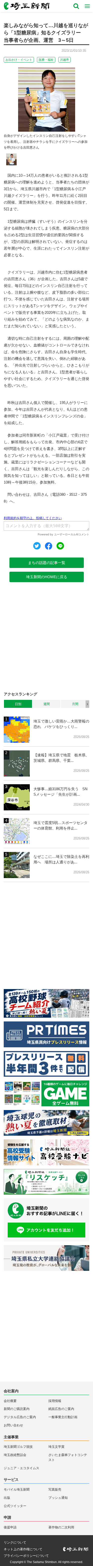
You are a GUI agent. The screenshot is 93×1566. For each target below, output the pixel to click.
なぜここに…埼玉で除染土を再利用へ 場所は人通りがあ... (61, 859)
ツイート (37, 546)
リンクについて (15, 1542)
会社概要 (10, 1401)
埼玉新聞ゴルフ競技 (18, 1447)
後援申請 (10, 1527)
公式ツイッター (15, 1506)
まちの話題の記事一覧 (46, 562)
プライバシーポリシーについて (26, 1555)
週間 (46, 704)
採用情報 (54, 1401)
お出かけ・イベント (18, 59)
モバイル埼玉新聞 (17, 1489)
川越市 (64, 59)
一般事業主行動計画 (62, 1417)
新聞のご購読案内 (17, 1409)
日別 (18, 704)
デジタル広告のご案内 (20, 1417)
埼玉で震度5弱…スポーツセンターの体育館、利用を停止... (60, 826)
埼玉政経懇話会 (15, 1455)
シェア (49, 546)
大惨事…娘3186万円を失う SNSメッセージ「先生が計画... (60, 792)
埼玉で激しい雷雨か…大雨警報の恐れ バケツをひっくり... (61, 724)
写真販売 (54, 1489)
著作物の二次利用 (61, 1527)
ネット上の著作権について (23, 1549)
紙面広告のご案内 (61, 1409)
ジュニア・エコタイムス (21, 1468)
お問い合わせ (13, 1425)
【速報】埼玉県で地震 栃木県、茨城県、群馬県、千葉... (61, 758)
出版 (7, 1498)
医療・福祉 (46, 59)
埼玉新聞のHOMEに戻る (46, 577)
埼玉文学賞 (56, 1447)
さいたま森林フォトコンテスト (67, 1457)
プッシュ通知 (58, 1498)
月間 (75, 704)
